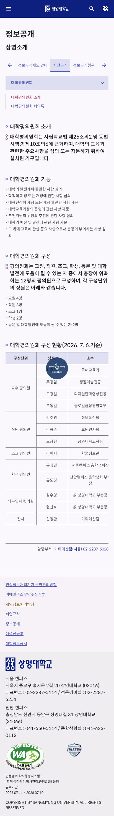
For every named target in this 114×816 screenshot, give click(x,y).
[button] (10, 65)
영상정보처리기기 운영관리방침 (31, 584)
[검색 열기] (92, 8)
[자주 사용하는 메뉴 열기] (105, 8)
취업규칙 (13, 614)
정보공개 (13, 624)
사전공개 (60, 65)
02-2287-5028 (95, 549)
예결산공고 (15, 633)
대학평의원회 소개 (26, 97)
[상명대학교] (57, 8)
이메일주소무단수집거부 (25, 594)
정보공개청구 (84, 65)
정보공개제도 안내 (33, 65)
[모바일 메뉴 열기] (8, 8)
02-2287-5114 (41, 692)
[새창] (25, 756)
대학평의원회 (22, 82)
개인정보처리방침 (20, 604)
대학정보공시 (16, 643)
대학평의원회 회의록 (27, 106)
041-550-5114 (41, 728)
